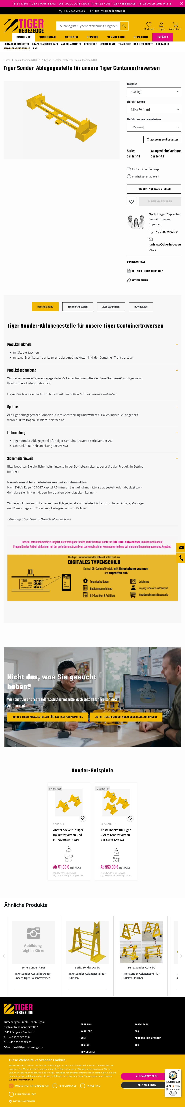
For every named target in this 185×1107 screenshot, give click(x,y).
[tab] (45, 306)
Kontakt (86, 1045)
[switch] (173, 1093)
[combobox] (88, 25)
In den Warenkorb (160, 202)
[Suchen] (124, 25)
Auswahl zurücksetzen (164, 140)
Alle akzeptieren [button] (147, 1076)
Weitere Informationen (21, 1079)
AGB (137, 1045)
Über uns (86, 1025)
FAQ (137, 1031)
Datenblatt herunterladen (147, 271)
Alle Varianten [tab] (111, 307)
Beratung (141, 37)
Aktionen (71, 37)
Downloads (142, 1025)
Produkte (23, 37)
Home (7, 60)
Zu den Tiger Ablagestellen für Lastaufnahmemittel (48, 717)
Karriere (86, 1031)
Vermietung (116, 37)
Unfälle (163, 37)
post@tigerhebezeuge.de (110, 10)
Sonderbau (47, 37)
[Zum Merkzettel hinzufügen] (131, 201)
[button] (62, 1101)
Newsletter (88, 1052)
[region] (61, 122)
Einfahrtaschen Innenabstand (144, 119)
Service (92, 37)
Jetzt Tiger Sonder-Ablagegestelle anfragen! (126, 717)
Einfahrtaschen (136, 102)
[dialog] (92, 1081)
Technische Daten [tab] (78, 307)
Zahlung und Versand (148, 1038)
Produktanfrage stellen (154, 189)
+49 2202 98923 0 (74, 10)
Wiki (83, 1038)
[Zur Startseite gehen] (24, 26)
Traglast (132, 84)
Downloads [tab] (141, 307)
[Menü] (179, 1071)
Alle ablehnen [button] (147, 1085)
